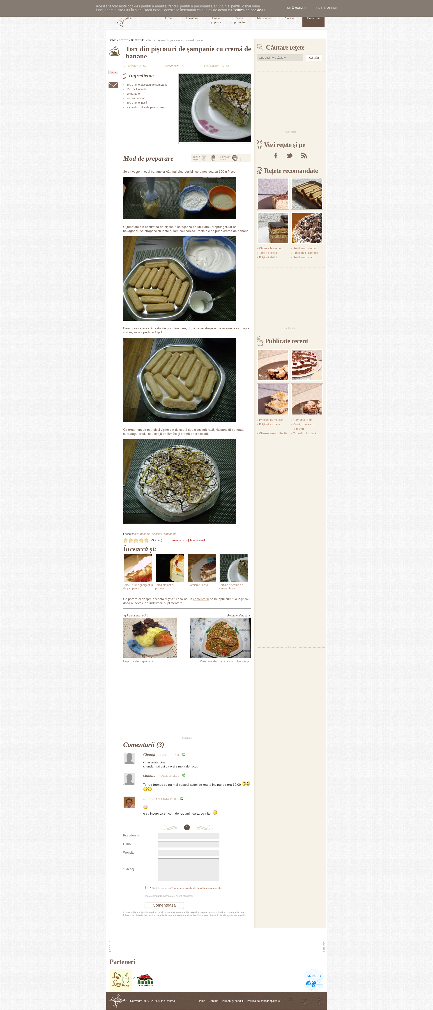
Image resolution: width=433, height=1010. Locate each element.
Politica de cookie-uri (249, 10)
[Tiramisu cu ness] (202, 568)
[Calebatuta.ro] (313, 990)
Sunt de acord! (326, 8)
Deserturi (138, 40)
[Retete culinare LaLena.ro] (121, 990)
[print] (234, 158)
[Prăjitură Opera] (273, 228)
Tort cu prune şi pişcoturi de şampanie (138, 587)
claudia (149, 775)
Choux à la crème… (271, 248)
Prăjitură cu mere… (271, 424)
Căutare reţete (285, 47)
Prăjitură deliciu (268, 257)
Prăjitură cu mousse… (272, 419)
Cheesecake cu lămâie (273, 433)
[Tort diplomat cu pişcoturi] (170, 568)
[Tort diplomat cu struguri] (307, 228)
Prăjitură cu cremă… (305, 248)
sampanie (170, 534)
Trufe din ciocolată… (306, 433)
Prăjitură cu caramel (305, 252)
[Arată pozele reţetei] (204, 158)
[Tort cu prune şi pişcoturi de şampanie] (138, 568)
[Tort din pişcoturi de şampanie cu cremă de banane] (214, 108)
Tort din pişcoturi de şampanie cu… (231, 587)
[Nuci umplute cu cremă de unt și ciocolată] (307, 399)
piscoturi (157, 534)
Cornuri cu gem (302, 419)
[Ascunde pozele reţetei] (214, 158)
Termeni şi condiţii (232, 1001)
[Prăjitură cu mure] (273, 365)
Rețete (123, 40)
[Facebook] (275, 155)
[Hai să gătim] (143, 990)
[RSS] (304, 155)
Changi (149, 754)
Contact (213, 1001)
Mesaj (128, 869)
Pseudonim (131, 835)
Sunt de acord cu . (186, 888)
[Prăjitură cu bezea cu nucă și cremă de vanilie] (273, 399)
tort (136, 534)
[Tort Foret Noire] (307, 365)
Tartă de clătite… (269, 252)
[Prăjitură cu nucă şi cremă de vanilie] (273, 194)
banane (145, 534)
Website (129, 852)
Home (112, 40)
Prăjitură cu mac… (304, 257)
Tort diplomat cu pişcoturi (165, 587)
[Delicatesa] (117, 1001)
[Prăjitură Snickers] (307, 194)
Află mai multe (298, 8)
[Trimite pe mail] (113, 85)
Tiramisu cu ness (197, 585)
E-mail (127, 844)
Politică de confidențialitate (263, 1001)
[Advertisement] (187, 704)
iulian (148, 799)
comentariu (201, 599)
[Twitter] (289, 155)
